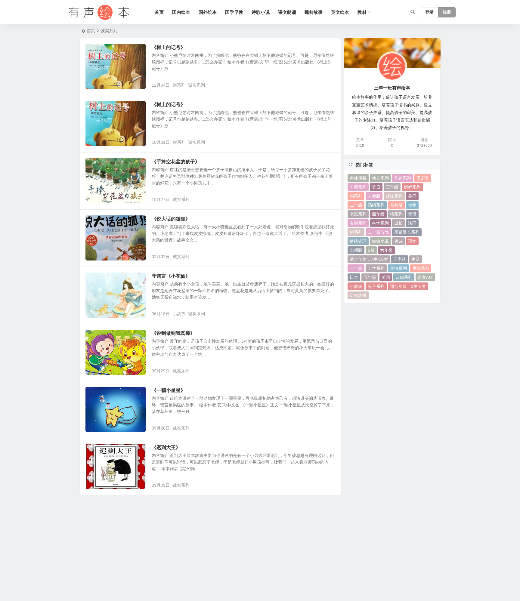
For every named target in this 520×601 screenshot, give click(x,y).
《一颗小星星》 (168, 390)
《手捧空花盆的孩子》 (176, 161)
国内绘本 (181, 12)
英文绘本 (340, 12)
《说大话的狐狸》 (171, 218)
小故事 (179, 313)
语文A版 (425, 277)
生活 (415, 259)
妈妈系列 (412, 187)
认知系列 (403, 277)
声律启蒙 (358, 178)
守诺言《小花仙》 (171, 276)
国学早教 (234, 12)
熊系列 (179, 85)
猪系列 (396, 214)
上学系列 (376, 268)
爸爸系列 (402, 178)
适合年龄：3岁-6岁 (408, 286)
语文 (412, 241)
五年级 (370, 277)
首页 (159, 12)
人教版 (374, 196)
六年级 (386, 250)
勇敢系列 (420, 268)
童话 (412, 214)
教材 (362, 12)
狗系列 (356, 196)
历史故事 (358, 295)
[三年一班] (97, 12)
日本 (354, 277)
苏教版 (396, 205)
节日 (376, 187)
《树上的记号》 (168, 47)
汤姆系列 (376, 205)
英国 (386, 277)
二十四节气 (378, 232)
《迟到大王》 (166, 447)
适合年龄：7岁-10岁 (369, 259)
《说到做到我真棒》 (173, 333)
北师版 (356, 250)
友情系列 (358, 223)
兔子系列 (376, 286)
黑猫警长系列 (406, 232)
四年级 (378, 214)
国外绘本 (208, 12)
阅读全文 (329, 84)
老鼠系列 (358, 214)
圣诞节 (422, 178)
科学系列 (380, 223)
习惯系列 (358, 187)
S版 (371, 250)
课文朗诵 (287, 12)
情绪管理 (358, 241)
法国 (412, 223)
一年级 (356, 268)
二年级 (356, 205)
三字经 (399, 259)
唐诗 (398, 241)
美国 (412, 196)
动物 (412, 205)
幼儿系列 (380, 178)
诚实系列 (196, 85)
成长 (398, 223)
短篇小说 (380, 241)
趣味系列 (394, 196)
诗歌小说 (261, 12)
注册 (447, 12)
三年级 (392, 187)
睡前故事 (314, 12)
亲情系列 (398, 268)
